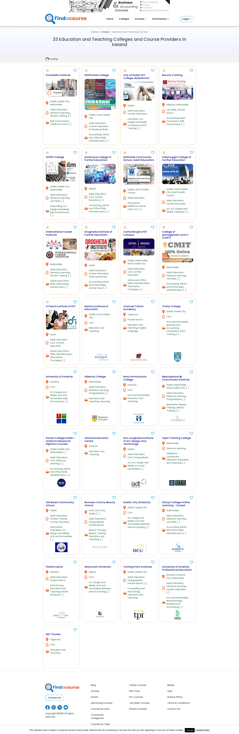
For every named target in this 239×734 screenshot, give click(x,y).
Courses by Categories (97, 716)
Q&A (169, 691)
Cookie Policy (202, 730)
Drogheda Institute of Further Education (98, 233)
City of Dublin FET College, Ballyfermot (136, 76)
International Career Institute (59, 233)
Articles (95, 691)
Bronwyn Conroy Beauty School (100, 504)
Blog (93, 685)
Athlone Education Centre (96, 439)
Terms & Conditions (178, 703)
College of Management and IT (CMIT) (175, 234)
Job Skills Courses (139, 703)
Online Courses (137, 685)
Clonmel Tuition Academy (133, 308)
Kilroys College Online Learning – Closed (176, 504)
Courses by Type (100, 724)
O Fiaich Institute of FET (61, 306)
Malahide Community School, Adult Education (138, 158)
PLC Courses (136, 697)
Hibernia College (95, 376)
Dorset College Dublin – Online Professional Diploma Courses (61, 441)
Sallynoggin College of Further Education (176, 158)
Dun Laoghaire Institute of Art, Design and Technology (138, 441)
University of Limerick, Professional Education (177, 568)
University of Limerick (59, 376)
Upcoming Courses (101, 703)
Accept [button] (189, 730)
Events (94, 697)
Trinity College (171, 306)
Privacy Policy (174, 697)
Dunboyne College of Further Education (98, 158)
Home (109, 18)
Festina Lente (54, 566)
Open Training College (176, 438)
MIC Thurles (53, 634)
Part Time (134, 691)
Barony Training (172, 75)
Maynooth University (98, 566)
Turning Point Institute (137, 566)
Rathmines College (97, 75)
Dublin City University (136, 502)
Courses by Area (100, 708)
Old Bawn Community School (60, 504)
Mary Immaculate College (134, 378)
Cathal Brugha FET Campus (135, 233)
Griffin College (55, 157)
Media (170, 685)
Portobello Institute (58, 75)
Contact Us (54, 697)
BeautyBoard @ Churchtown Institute (175, 378)
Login (185, 19)
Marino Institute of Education (96, 308)
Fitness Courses (138, 708)
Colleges (124, 18)
